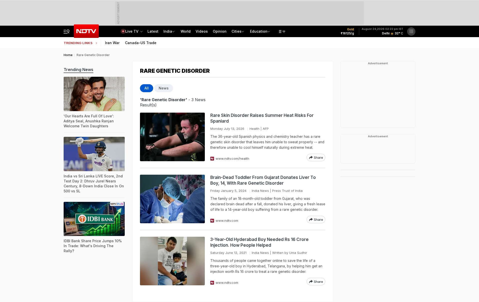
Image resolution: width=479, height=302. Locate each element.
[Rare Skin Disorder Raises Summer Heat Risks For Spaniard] (172, 137)
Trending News (78, 69)
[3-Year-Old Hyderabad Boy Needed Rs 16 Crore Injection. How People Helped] (172, 261)
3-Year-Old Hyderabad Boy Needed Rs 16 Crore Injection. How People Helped (259, 242)
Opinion (220, 31)
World (186, 31)
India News (260, 191)
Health (254, 129)
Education (258, 31)
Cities (236, 31)
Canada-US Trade (140, 43)
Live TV (132, 31)
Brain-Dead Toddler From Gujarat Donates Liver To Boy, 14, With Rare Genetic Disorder (263, 180)
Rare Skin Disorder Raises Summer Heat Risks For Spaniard (262, 118)
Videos (202, 31)
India (167, 31)
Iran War (112, 43)
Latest (152, 31)
